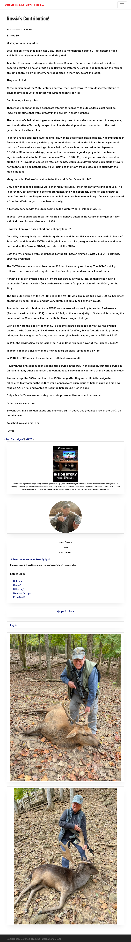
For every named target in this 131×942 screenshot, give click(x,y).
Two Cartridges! (15, 439)
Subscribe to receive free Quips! (30, 559)
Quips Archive (65, 611)
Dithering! (18, 589)
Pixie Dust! (19, 597)
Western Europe (22, 593)
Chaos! (17, 585)
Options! (18, 581)
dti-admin (16, 29)
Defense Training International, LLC (41, 939)
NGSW (28, 439)
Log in (13, 625)
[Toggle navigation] (122, 4)
